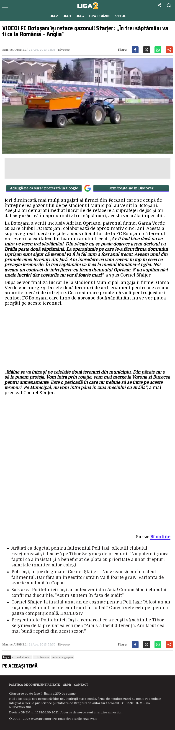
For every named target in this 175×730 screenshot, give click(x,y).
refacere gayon (62, 657)
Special (120, 16)
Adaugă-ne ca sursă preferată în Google (44, 188)
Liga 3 (66, 16)
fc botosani (41, 657)
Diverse (64, 49)
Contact (81, 684)
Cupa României (99, 16)
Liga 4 (79, 16)
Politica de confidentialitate (34, 684)
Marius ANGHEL (14, 49)
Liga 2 (53, 16)
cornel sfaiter (21, 657)
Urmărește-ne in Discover (131, 188)
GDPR (67, 684)
